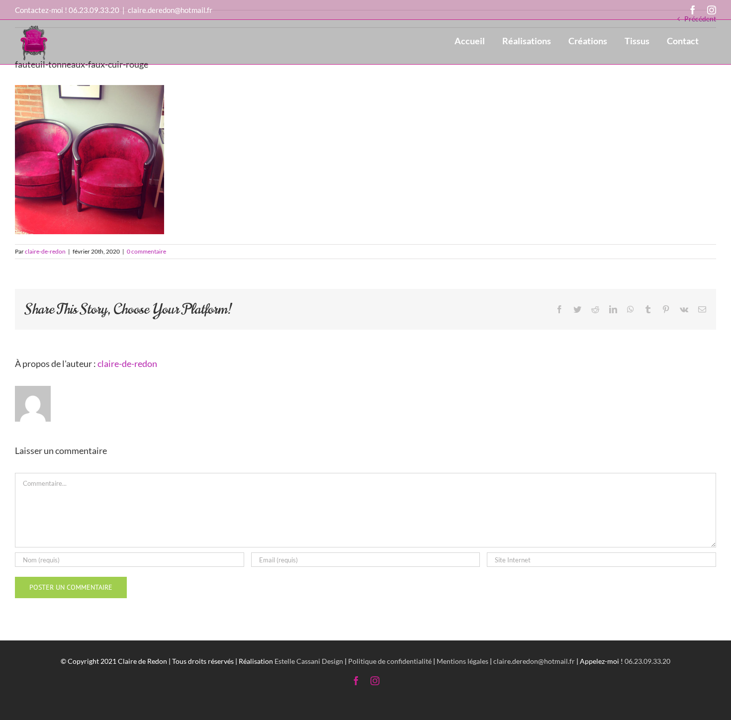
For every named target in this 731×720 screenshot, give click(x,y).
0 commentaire (146, 251)
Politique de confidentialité (390, 661)
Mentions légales (462, 661)
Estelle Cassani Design (308, 661)
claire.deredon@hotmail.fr (170, 9)
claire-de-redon (45, 251)
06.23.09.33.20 (94, 9)
